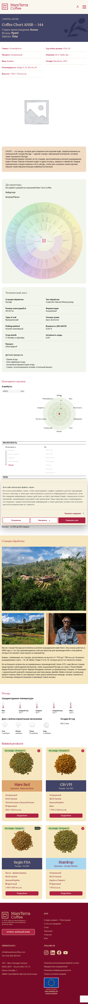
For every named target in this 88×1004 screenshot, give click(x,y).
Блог (46, 938)
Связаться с (8, 946)
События (48, 935)
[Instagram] (46, 954)
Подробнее (22, 816)
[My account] (77, 7)
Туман (31, 731)
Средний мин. (24, 710)
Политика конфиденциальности (57, 970)
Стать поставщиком (52, 924)
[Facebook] (59, 954)
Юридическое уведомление (56, 967)
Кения (34, 29)
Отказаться (16, 520)
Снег (3, 731)
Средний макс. (57, 710)
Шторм (18, 731)
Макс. (71, 710)
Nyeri (14, 33)
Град (45, 731)
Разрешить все (72, 520)
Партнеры (48, 931)
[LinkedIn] (52, 954)
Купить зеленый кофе (18, 932)
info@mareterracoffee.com (13, 952)
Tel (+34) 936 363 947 (11, 956)
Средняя (39, 710)
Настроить (42, 520)
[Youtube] (65, 954)
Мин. (3, 710)
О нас (46, 927)
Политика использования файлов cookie (61, 963)
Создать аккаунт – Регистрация (57, 920)
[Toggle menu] (84, 6)
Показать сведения (73, 513)
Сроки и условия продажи (55, 974)
